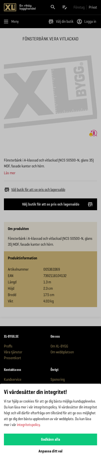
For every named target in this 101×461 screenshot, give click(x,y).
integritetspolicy (28, 424)
